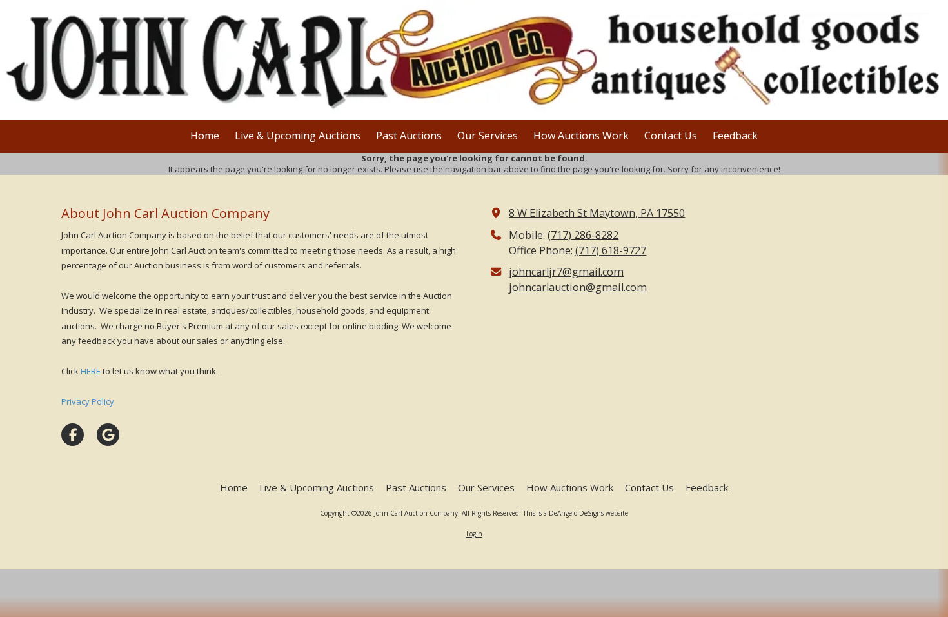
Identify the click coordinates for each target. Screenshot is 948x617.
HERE (91, 371)
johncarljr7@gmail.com (566, 272)
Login (474, 533)
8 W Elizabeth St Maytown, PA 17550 (597, 213)
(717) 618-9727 (610, 250)
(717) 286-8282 (583, 235)
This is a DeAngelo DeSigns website (575, 513)
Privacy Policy (87, 401)
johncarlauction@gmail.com (578, 287)
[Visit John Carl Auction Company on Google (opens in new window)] (108, 434)
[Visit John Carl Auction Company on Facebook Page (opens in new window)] (72, 434)
